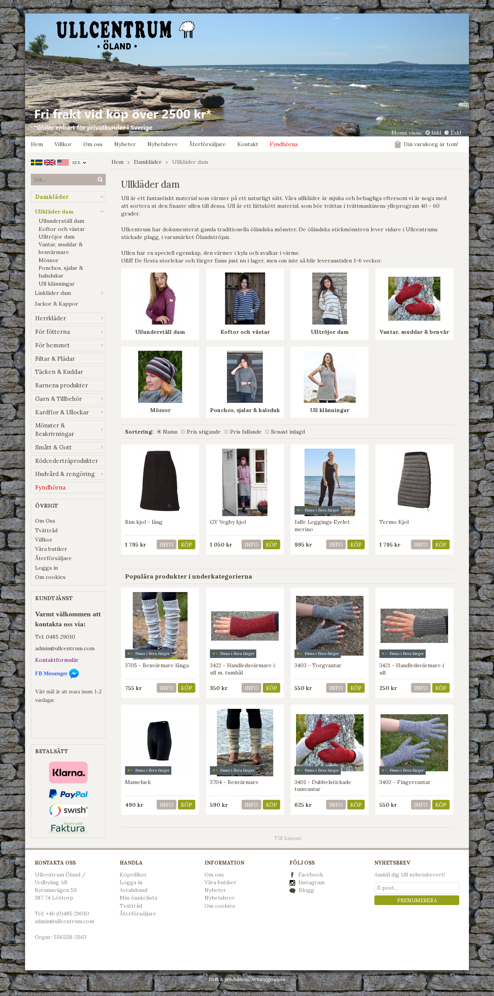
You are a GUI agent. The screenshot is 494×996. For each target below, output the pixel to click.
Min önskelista (138, 897)
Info (166, 545)
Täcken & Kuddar (59, 371)
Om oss (93, 144)
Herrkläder (50, 318)
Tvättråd (46, 530)
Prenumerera (417, 900)
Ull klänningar (57, 283)
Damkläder (52, 196)
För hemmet (52, 345)
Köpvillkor (133, 874)
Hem (37, 144)
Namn (170, 431)
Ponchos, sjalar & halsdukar (61, 271)
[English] (50, 161)
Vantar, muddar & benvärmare (61, 248)
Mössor (49, 260)
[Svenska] (36, 161)
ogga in (132, 882)
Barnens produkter (61, 385)
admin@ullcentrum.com (65, 648)
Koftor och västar (62, 228)
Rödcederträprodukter (66, 460)
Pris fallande (246, 431)
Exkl (455, 132)
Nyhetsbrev (162, 144)
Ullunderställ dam (61, 220)
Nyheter (125, 144)
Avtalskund (133, 890)
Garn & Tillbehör (58, 398)
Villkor (63, 144)
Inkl (436, 132)
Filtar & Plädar (55, 358)
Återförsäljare (207, 144)
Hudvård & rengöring (65, 474)
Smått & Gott (53, 447)
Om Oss (45, 520)
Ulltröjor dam (56, 236)
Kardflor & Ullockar (62, 412)
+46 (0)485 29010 (67, 913)
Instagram (311, 882)
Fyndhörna (284, 144)
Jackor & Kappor (56, 303)
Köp (186, 545)
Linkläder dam (53, 292)
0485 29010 (60, 636)
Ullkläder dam (54, 211)
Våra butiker (51, 548)
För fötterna (52, 331)
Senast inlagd (288, 431)
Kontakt (247, 144)
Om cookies (50, 577)
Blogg (305, 890)
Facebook (310, 874)
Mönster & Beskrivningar (54, 429)
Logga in (46, 567)
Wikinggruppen (269, 979)
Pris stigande (204, 431)
